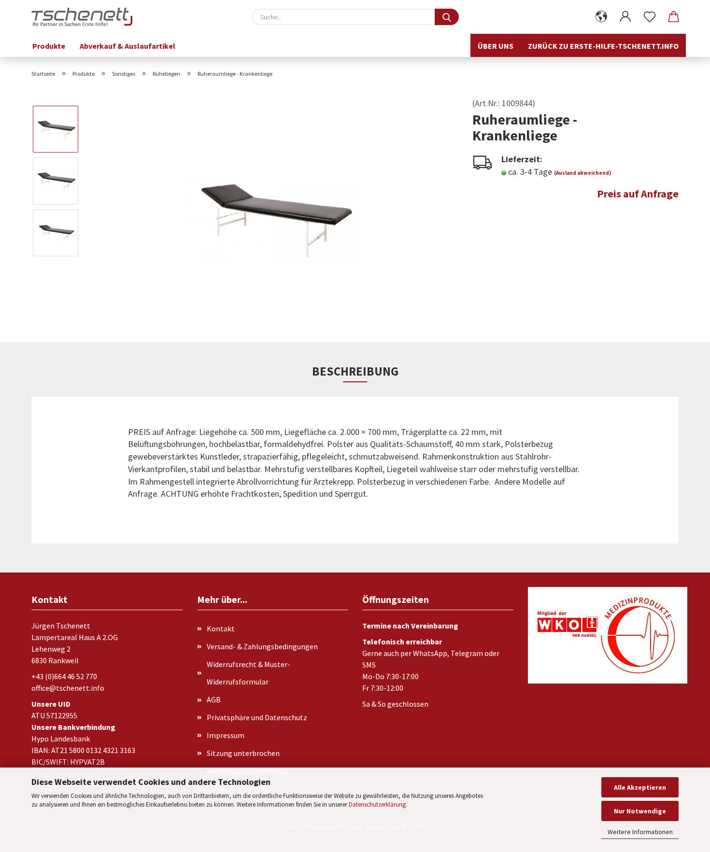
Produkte (48, 46)
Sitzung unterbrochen (243, 753)
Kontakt (221, 628)
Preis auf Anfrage (638, 193)
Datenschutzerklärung (377, 804)
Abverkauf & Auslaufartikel (127, 46)
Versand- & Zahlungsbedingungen (262, 646)
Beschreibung (355, 371)
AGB (214, 699)
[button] (601, 17)
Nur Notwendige (640, 811)
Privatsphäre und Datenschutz (257, 717)
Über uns (495, 46)
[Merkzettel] (650, 17)
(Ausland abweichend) (582, 172)
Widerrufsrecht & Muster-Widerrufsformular (248, 673)
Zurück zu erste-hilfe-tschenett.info (603, 46)
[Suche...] (447, 17)
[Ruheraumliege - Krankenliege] (273, 205)
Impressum (225, 735)
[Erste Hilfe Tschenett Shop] (85, 17)
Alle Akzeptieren (640, 787)
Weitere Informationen (640, 831)
